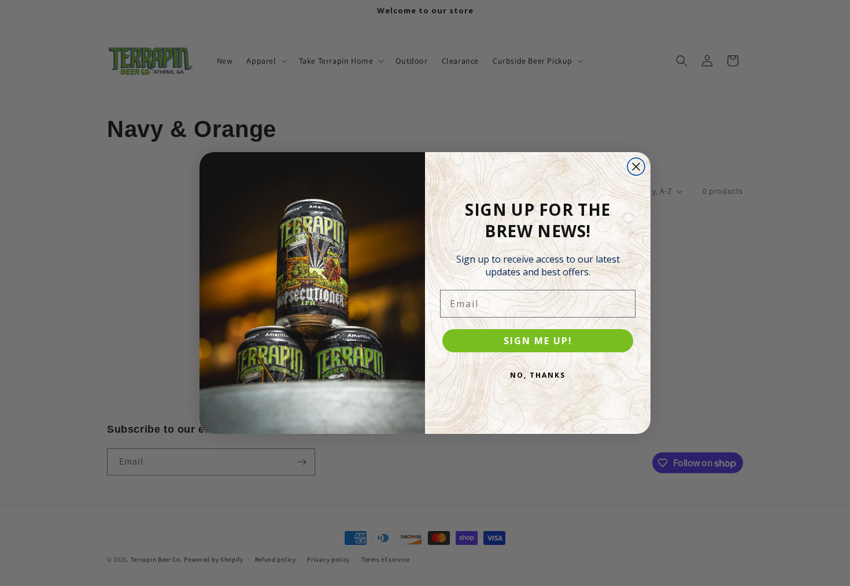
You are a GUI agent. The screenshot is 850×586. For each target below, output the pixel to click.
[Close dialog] (636, 166)
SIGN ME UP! (538, 340)
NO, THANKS (538, 375)
